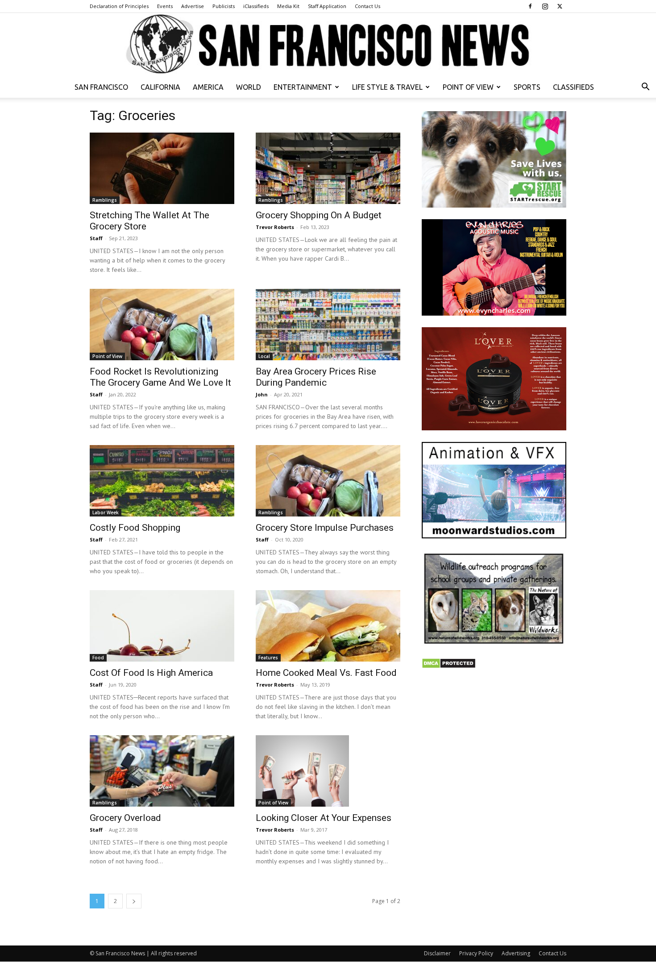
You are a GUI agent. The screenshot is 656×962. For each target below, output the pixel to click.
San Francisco (101, 87)
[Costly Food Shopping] (162, 480)
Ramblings (104, 200)
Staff (96, 238)
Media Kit (288, 6)
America (208, 87)
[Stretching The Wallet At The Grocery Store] (162, 168)
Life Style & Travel (387, 87)
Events (165, 6)
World (248, 87)
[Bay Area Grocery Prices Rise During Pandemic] (328, 324)
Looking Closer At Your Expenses (323, 817)
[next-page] (133, 901)
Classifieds (573, 87)
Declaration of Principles (119, 6)
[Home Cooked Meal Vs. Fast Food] (328, 626)
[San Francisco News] (328, 44)
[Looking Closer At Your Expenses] (328, 771)
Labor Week (105, 512)
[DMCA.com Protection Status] (449, 666)
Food (98, 657)
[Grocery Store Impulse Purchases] (328, 480)
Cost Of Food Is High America (151, 672)
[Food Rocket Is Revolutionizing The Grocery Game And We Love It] (162, 324)
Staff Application (327, 6)
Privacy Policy (476, 953)
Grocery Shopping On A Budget (319, 215)
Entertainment (303, 87)
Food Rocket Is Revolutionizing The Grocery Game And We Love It (160, 377)
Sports (527, 87)
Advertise (192, 6)
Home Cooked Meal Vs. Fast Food (326, 672)
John (262, 394)
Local (264, 356)
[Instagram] (545, 6)
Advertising (516, 953)
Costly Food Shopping (135, 527)
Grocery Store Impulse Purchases (325, 527)
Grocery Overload (125, 817)
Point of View (468, 87)
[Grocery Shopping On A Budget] (328, 168)
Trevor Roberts (275, 227)
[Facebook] (530, 6)
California (160, 87)
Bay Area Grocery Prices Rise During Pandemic (316, 377)
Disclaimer (437, 953)
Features (268, 657)
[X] (559, 6)
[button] (645, 87)
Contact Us (367, 6)
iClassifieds (256, 6)
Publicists (223, 6)
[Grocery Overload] (162, 771)
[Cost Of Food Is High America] (162, 626)
